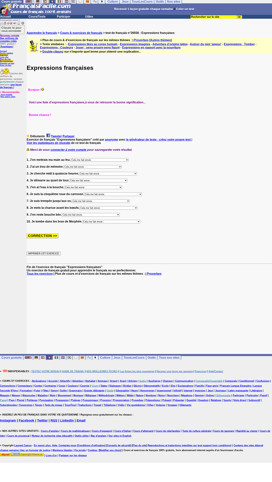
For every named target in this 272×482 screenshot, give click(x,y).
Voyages (172, 405)
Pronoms (105, 400)
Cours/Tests (37, 16)
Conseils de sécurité (118, 445)
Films (14, 390)
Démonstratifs (152, 385)
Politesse (32, 400)
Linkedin (67, 420)
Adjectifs (65, 381)
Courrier (85, 385)
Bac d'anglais (98, 435)
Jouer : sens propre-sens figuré (97, 47)
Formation (26, 390)
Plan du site (5, 59)
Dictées (127, 385)
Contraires (50, 385)
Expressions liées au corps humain (92, 44)
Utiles (89, 16)
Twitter (42, 420)
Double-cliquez (52, 51)
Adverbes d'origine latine (170, 44)
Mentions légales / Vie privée (69, 450)
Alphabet (90, 381)
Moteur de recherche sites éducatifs (52, 435)
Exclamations (185, 385)
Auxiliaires (154, 381)
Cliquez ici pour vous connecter (11, 29)
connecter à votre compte (68, 149)
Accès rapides (6, 53)
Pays (12, 400)
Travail (97, 405)
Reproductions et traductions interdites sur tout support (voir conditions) (189, 445)
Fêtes (46, 390)
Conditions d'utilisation (91, 445)
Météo (130, 395)
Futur (37, 390)
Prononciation (121, 400)
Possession (62, 400)
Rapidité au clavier (247, 431)
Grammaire (75, 390)
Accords (53, 381)
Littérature (256, 390)
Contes (38, 385)
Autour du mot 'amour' (205, 44)
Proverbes (141, 40)
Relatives (216, 400)
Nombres (151, 395)
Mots (53, 395)
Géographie (122, 390)
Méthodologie (106, 395)
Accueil (5, 16)
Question (203, 400)
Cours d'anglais (50, 431)
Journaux (220, 390)
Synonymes (26, 405)
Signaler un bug (7, 63)
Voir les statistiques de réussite (48, 142)
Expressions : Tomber (239, 44)
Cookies (92, 450)
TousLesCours (134, 357)
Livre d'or (4, 57)
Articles (132, 381)
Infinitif (177, 390)
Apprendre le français (42, 32)
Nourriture (173, 395)
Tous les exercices (40, 273)
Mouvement (64, 395)
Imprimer (4, 55)
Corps (61, 385)
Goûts (63, 390)
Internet (188, 390)
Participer (63, 16)
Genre (54, 390)
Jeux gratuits (6, 95)
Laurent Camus (23, 445)
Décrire (138, 385)
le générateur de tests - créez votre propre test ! (159, 139)
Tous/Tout (70, 405)
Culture (105, 357)
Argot (123, 381)
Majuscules (28, 395)
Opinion (199, 395)
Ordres (210, 395)
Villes (150, 405)
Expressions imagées (135, 44)
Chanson (168, 381)
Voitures (160, 405)
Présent (166, 400)
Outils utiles (82, 435)
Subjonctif (254, 400)
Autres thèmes (160, 40)
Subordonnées (8, 405)
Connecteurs (25, 385)
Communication (184, 381)
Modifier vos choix (110, 450)
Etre (173, 385)
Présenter (178, 400)
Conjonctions (7, 385)
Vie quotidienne (136, 405)
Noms (161, 395)
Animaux (103, 381)
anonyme (111, 139)
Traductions (85, 405)
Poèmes (75, 400)
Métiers (120, 395)
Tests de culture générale (196, 431)
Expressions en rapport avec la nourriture (151, 47)
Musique (78, 395)
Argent (113, 381)
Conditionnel (246, 381)
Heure (134, 390)
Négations (186, 395)
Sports (227, 400)
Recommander (6, 61)
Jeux (117, 357)
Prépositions (152, 400)
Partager (69, 136)
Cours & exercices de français (81, 32)
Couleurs (73, 385)
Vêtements (185, 405)
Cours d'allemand (143, 431)
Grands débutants (94, 390)
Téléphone (110, 405)
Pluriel (20, 400)
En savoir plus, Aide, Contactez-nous (55, 445)
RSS (54, 420)
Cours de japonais (223, 431)
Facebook (26, 420)
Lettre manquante (238, 390)
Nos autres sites (8, 97)
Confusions (262, 381)
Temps (38, 405)
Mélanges (90, 395)
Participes (238, 395)
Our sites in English (119, 435)
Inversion (200, 390)
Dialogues (115, 385)
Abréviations (39, 381)
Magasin (5, 395)
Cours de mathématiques (75, 431)
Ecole (165, 385)
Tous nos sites (169, 357)
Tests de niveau (53, 405)
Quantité (191, 400)
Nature (139, 395)
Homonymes (147, 390)
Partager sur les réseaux (73, 455)
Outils (152, 357)
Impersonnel (164, 390)
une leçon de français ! (11, 86)
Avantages (7, 46)
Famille (199, 385)
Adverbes (77, 381)
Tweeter (56, 136)
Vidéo (121, 405)
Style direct (239, 400)
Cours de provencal (18, 435)
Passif (263, 395)
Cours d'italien (122, 431)
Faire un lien (5, 65)
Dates (104, 385)
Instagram (8, 420)
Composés (231, 381)
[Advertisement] (149, 311)
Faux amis (212, 385)
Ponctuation (46, 400)
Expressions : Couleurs (56, 47)
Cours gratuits (11, 357)
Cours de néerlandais (168, 431)
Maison (16, 395)
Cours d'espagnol (102, 431)
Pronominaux (90, 400)
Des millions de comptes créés (9, 38)
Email (81, 420)
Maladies (43, 395)
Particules (252, 395)
